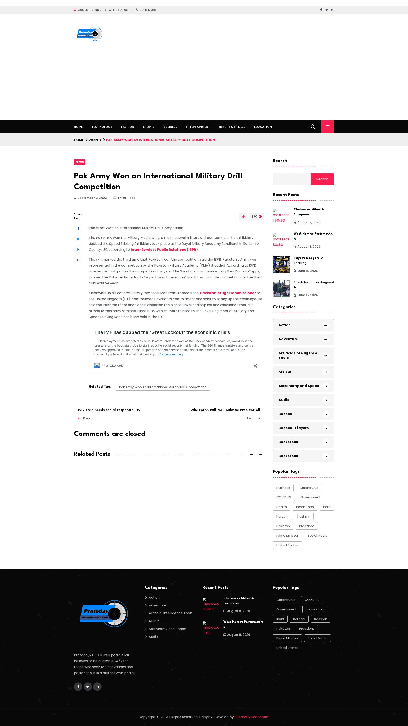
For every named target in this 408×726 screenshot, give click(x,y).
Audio (284, 399)
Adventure (288, 339)
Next (251, 418)
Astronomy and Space (299, 385)
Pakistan (283, 526)
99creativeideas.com (252, 717)
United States (287, 545)
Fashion (127, 127)
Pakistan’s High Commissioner (228, 293)
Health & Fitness (232, 127)
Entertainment (198, 127)
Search (280, 161)
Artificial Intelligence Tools (298, 355)
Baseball (287, 413)
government (310, 497)
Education (263, 127)
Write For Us (118, 10)
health (281, 507)
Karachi (282, 516)
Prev (86, 418)
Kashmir (304, 516)
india (327, 507)
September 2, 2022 (92, 198)
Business (170, 127)
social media (317, 535)
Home (78, 127)
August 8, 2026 (309, 222)
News (80, 162)
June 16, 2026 (308, 271)
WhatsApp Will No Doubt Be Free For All (225, 410)
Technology (102, 127)
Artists (285, 371)
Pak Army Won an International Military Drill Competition (163, 387)
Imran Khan (305, 507)
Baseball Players (294, 427)
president (306, 526)
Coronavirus (308, 487)
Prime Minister (287, 535)
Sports (148, 127)
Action (285, 325)
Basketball (288, 441)
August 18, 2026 (89, 10)
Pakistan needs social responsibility (109, 410)
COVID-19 (283, 497)
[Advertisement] (204, 88)
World (95, 139)
